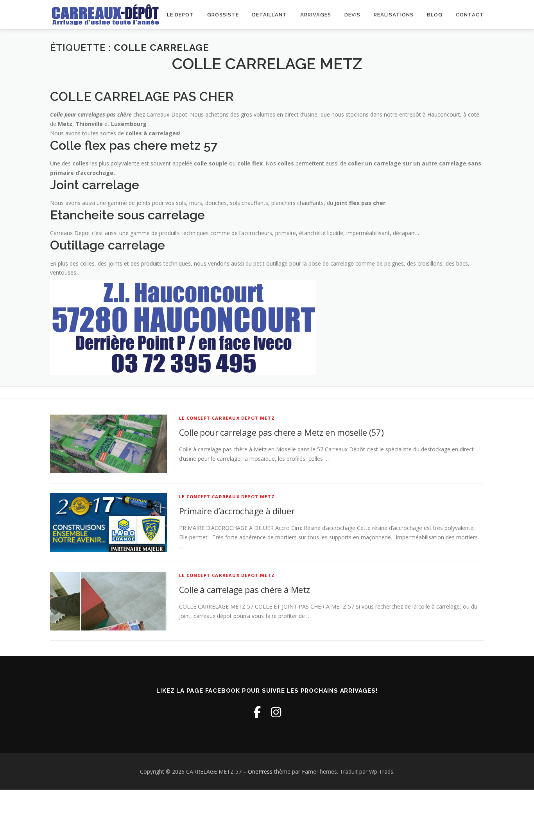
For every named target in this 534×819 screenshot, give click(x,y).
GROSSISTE (223, 15)
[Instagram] (276, 712)
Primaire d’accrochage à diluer (236, 511)
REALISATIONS (394, 15)
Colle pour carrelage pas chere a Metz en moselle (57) (281, 432)
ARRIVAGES (315, 15)
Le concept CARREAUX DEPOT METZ (227, 418)
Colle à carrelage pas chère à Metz (244, 589)
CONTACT (470, 15)
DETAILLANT (269, 15)
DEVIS (352, 15)
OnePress (260, 771)
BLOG (435, 15)
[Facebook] (257, 712)
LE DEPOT (180, 15)
